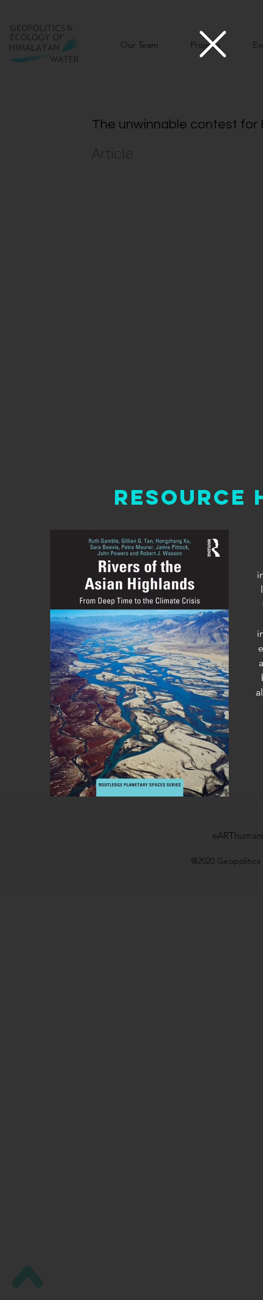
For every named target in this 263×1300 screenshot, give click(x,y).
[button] (212, 44)
